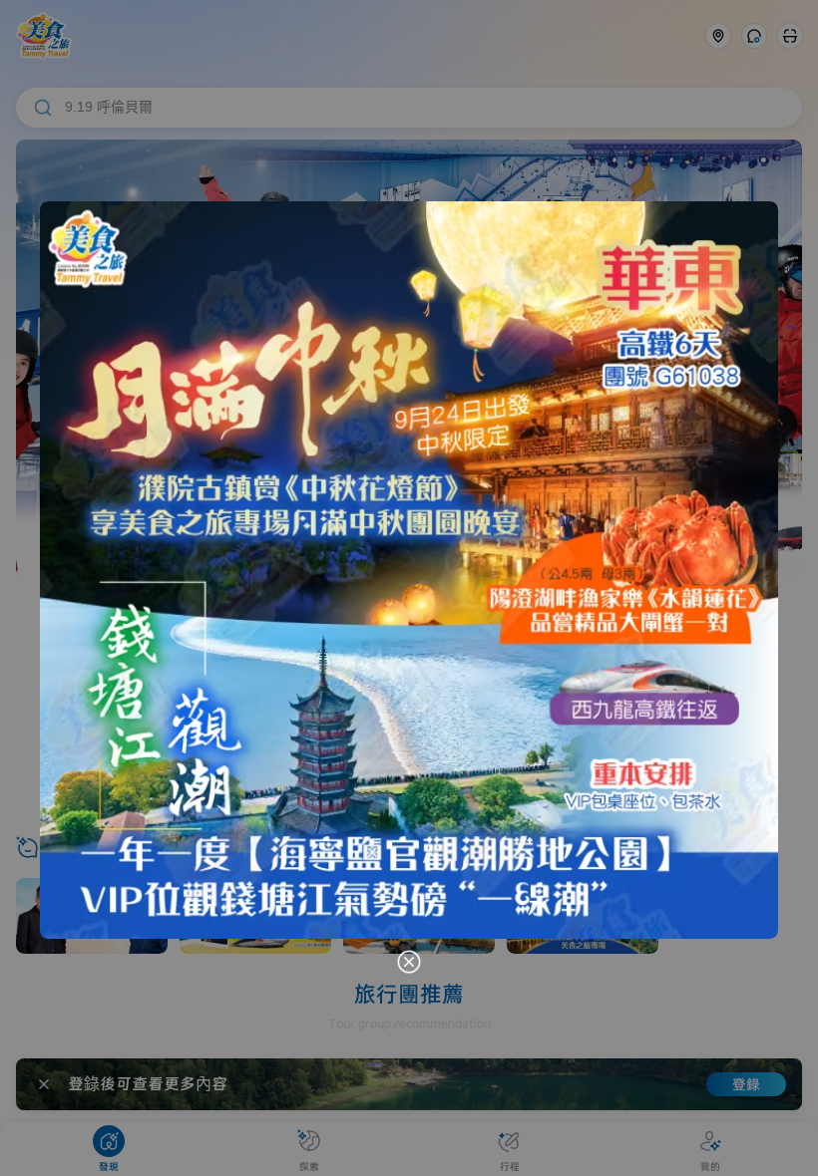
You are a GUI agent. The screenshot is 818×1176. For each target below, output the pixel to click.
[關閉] (409, 962)
